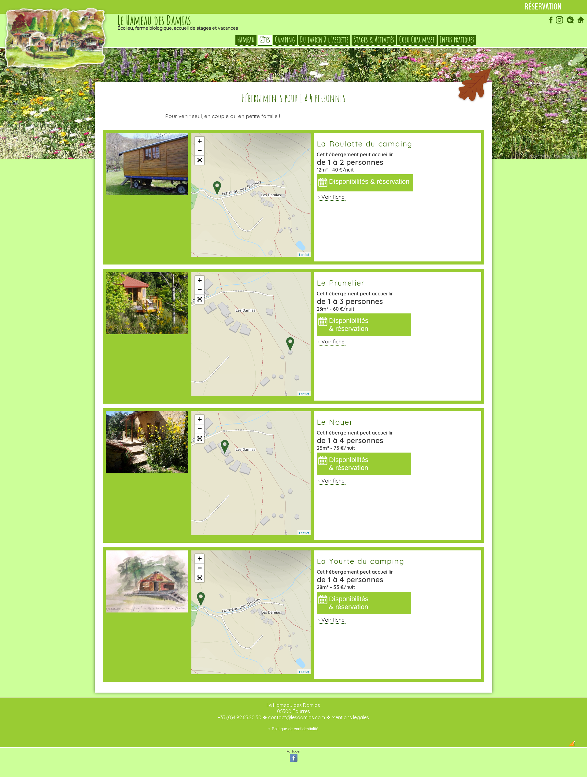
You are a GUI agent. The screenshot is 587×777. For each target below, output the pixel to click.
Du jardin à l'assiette (324, 39)
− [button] (200, 150)
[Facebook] (548, 23)
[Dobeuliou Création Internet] (571, 744)
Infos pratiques (457, 39)
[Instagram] (559, 23)
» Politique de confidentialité (293, 729)
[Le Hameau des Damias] (56, 70)
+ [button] (200, 141)
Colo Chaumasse (417, 39)
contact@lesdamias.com (296, 717)
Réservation (543, 7)
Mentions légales (350, 717)
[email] (570, 23)
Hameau (246, 39)
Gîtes (265, 39)
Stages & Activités (373, 39)
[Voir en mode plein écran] (199, 160)
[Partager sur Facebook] (293, 761)
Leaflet (304, 254)
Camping (285, 39)
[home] (580, 23)
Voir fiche (333, 196)
